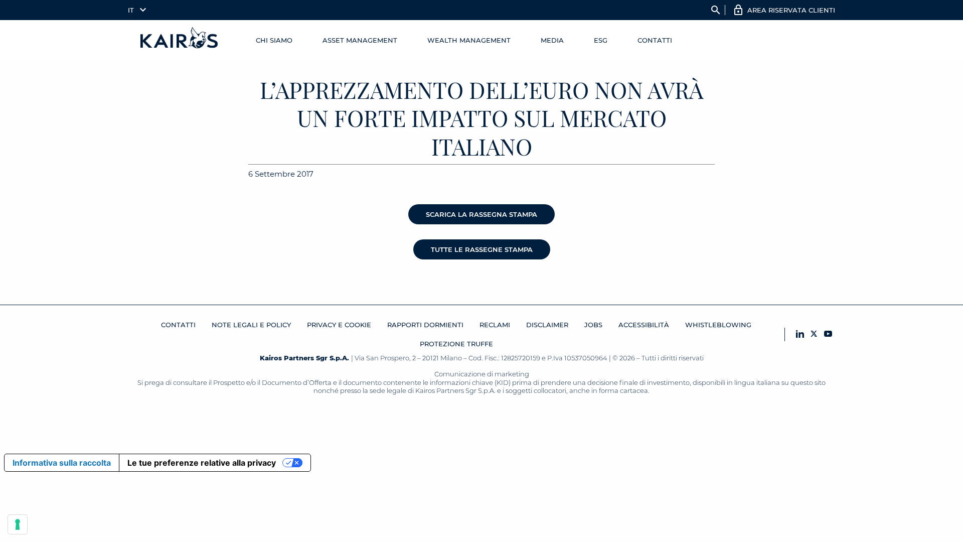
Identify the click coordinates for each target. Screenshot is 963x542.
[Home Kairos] (179, 40)
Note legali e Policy (251, 325)
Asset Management (360, 40)
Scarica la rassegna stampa (481, 214)
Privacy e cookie (339, 325)
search (716, 10)
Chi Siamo (274, 40)
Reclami (494, 325)
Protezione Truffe (456, 344)
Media (552, 40)
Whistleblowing (718, 325)
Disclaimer (547, 325)
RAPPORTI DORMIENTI (425, 325)
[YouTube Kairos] (828, 334)
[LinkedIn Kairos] (800, 334)
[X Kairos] (814, 334)
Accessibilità (643, 325)
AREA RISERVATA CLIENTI (791, 10)
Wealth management (469, 40)
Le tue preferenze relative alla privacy (201, 463)
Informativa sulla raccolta (62, 463)
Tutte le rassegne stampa (482, 249)
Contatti (654, 40)
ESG (600, 40)
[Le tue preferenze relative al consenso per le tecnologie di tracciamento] (17, 524)
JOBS (593, 325)
